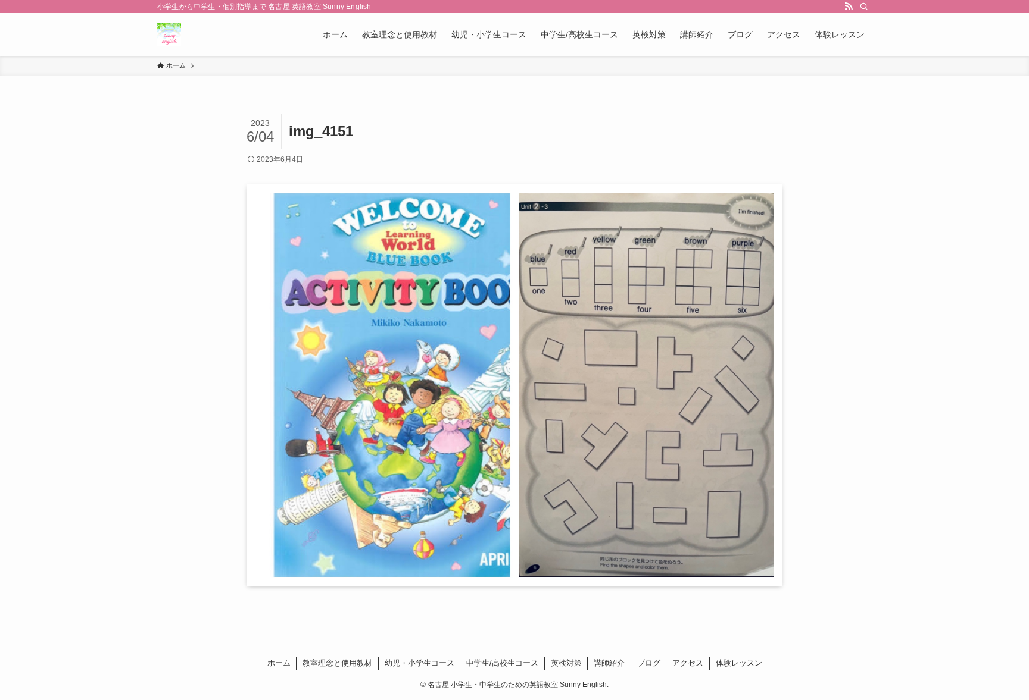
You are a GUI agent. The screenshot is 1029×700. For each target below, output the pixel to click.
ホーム (279, 662)
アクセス (687, 662)
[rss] (848, 6)
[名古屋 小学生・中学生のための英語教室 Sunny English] (169, 34)
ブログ (648, 662)
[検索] (864, 6)
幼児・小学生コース (419, 662)
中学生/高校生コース (502, 662)
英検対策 (566, 662)
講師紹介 (609, 662)
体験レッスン (739, 662)
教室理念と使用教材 (337, 662)
